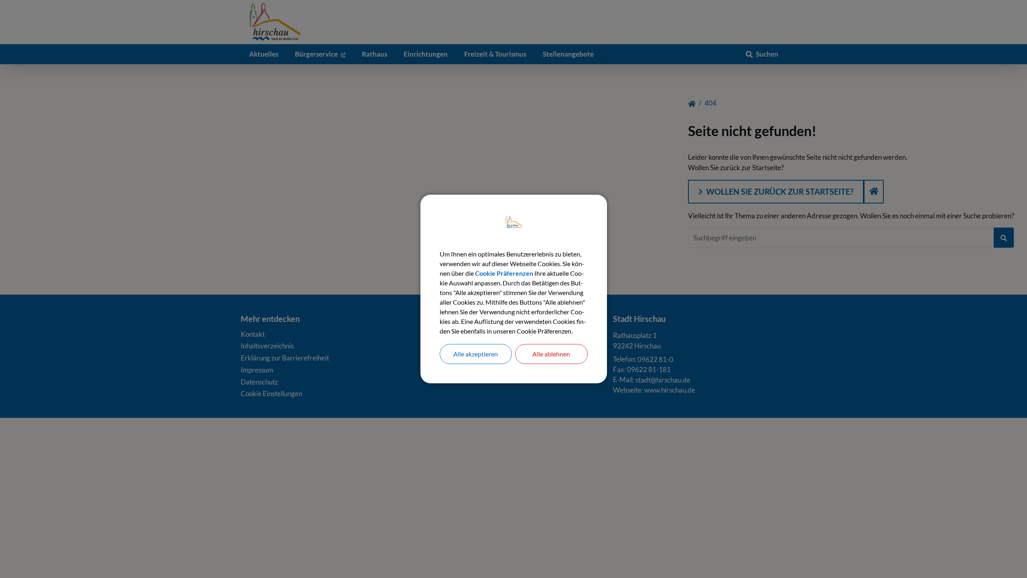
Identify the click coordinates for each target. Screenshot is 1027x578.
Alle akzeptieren (475, 354)
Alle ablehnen (551, 354)
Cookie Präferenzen (504, 273)
